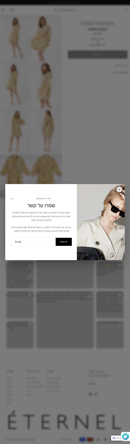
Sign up (63, 242)
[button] (119, 438)
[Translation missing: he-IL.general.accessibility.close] (119, 189)
